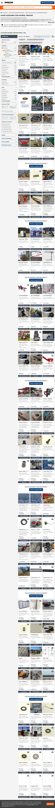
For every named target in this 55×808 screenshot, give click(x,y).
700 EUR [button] (21, 666)
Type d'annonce (6, 40)
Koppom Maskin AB (36, 216)
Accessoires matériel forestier (16, 12)
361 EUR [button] (45, 270)
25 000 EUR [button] (22, 586)
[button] (9, 36)
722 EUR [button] (21, 303)
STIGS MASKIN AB (48, 563)
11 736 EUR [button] (46, 373)
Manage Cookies (31, 804)
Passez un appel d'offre (36, 166)
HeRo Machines (36, 563)
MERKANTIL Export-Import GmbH (37, 158)
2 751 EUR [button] (45, 190)
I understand (50, 804)
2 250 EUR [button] (45, 406)
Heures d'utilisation (7, 138)
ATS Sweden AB (48, 135)
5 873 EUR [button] (45, 133)
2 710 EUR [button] (33, 303)
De (2, 116)
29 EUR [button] (21, 270)
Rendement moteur (6, 145)
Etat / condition (5, 141)
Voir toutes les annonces (25, 105)
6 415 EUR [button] (33, 133)
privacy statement (5, 805)
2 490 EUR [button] (21, 156)
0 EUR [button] (32, 246)
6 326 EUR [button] (21, 350)
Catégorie (4, 45)
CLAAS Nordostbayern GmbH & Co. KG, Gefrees (28, 376)
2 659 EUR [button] (45, 513)
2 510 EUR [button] (33, 561)
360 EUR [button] (33, 326)
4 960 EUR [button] (21, 406)
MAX (10, 106)
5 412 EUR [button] (33, 406)
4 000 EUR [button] (33, 689)
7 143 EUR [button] (33, 538)
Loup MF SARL (24, 93)
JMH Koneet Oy (48, 158)
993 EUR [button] (33, 270)
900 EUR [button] (45, 326)
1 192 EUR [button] (21, 214)
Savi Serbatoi (23, 621)
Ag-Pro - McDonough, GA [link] (48, 621)
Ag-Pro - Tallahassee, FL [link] (36, 135)
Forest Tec (24, 135)
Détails (3, 135)
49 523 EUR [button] (46, 619)
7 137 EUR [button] (45, 246)
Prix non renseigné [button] (33, 64)
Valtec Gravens (36, 724)
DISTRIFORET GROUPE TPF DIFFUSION (38, 67)
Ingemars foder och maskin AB (25, 249)
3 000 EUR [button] (33, 373)
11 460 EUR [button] (22, 561)
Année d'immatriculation (8, 114)
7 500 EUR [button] (33, 90)
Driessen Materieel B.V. (23, 192)
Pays (3, 87)
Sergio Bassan (36, 668)
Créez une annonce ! (48, 2)
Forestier (5, 12)
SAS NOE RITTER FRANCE (48, 93)
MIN (2, 106)
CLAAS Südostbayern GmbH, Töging (26, 749)
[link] (24, 50)
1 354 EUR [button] (45, 303)
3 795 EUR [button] (45, 561)
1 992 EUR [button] (45, 431)
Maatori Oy (36, 376)
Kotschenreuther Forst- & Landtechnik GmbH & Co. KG (29, 158)
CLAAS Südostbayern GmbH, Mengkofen (27, 797)
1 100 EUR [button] (45, 156)
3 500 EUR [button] (45, 642)
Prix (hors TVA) (5, 104)
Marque (4, 60)
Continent (4, 79)
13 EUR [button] (21, 246)
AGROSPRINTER (36, 797)
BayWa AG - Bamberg (36, 540)
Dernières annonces (7, 121)
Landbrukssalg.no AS (48, 192)
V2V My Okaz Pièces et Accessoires (38, 93)
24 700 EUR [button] (22, 65)
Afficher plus (51, 22)
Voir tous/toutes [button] (6, 76)
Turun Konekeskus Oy (48, 433)
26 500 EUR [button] (34, 156)
